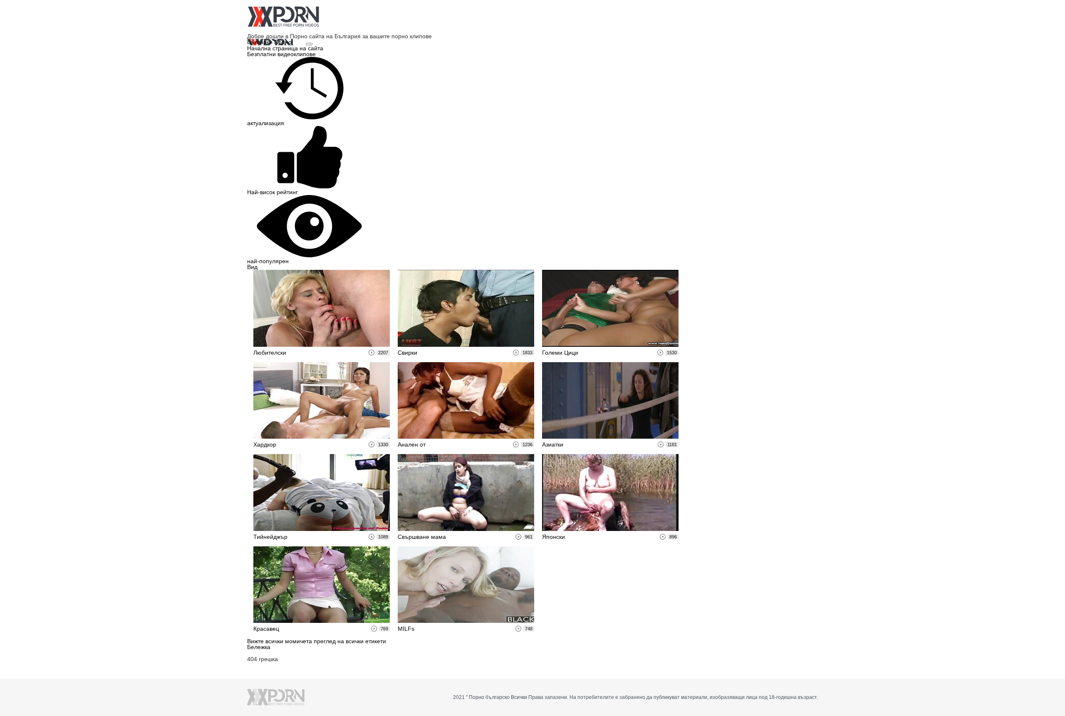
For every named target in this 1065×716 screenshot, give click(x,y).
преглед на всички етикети (350, 641)
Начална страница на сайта (285, 48)
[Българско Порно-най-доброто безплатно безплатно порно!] (283, 16)
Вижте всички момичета (280, 641)
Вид (252, 267)
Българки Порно (270, 42)
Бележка (258, 647)
